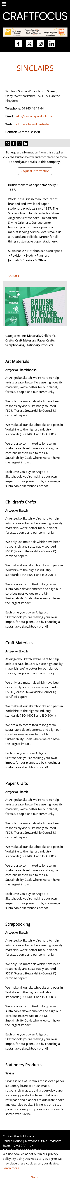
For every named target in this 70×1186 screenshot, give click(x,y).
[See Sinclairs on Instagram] (19, 143)
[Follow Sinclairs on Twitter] (7, 143)
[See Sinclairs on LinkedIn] (25, 143)
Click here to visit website (31, 124)
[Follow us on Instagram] (40, 43)
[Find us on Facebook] (18, 43)
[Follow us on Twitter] (29, 43)
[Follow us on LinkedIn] (51, 43)
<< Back (13, 275)
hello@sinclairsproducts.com (35, 116)
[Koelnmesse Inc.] (35, 31)
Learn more (11, 1168)
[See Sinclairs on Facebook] (13, 143)
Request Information (35, 171)
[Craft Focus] (35, 16)
